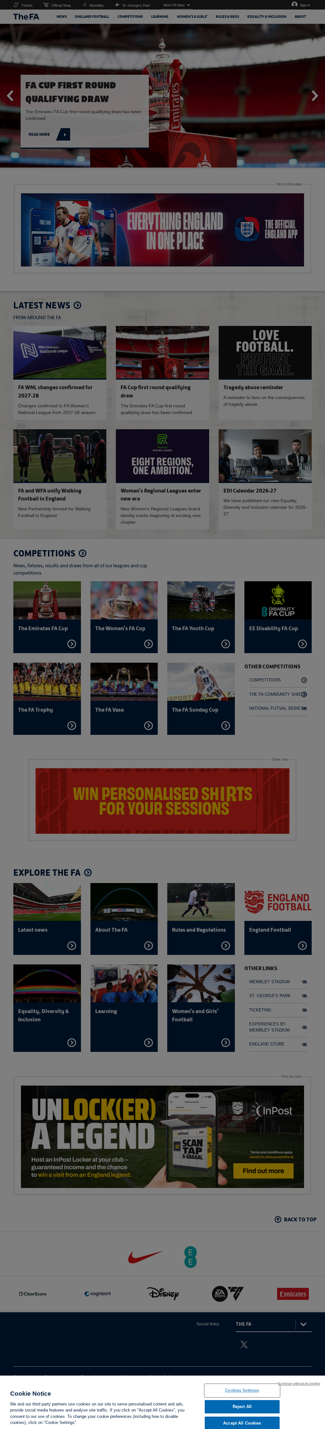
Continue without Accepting (299, 1383)
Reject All (242, 1406)
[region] (162, 1402)
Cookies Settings (242, 1390)
